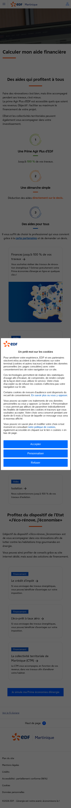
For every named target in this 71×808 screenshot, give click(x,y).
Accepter (35, 444)
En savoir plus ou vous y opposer (49, 395)
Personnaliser (35, 453)
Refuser (35, 462)
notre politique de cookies (41, 427)
